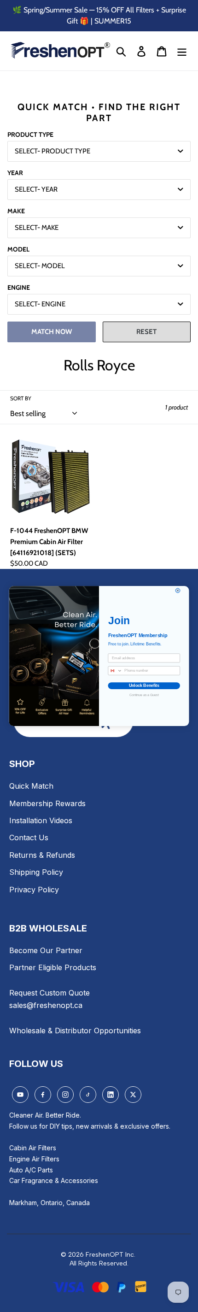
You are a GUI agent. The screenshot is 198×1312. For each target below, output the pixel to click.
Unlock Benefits (144, 685)
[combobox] (115, 670)
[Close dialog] (177, 590)
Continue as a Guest (144, 695)
